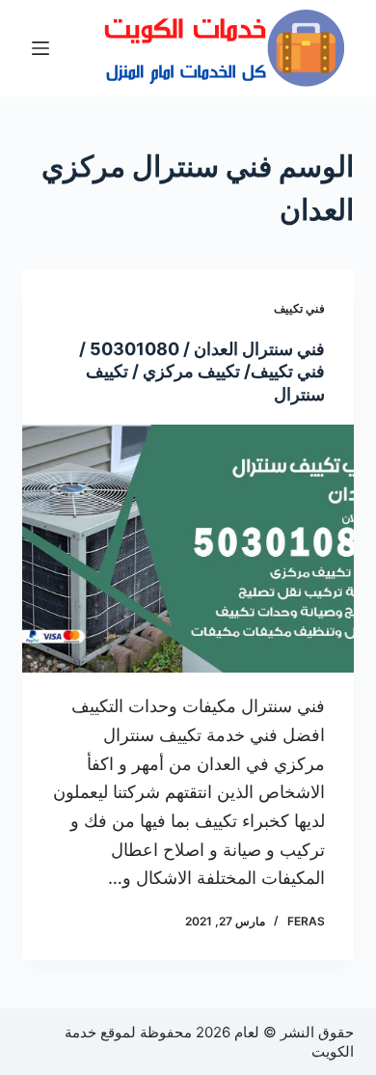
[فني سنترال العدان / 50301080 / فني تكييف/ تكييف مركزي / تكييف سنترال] (187, 549)
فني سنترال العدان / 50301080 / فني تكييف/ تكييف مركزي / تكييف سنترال (202, 371)
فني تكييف (299, 308)
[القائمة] (40, 48)
